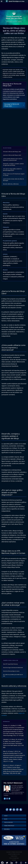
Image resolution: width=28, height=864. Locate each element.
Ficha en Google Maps (14, 858)
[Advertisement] (14, 6)
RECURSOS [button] (7, 829)
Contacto (14, 860)
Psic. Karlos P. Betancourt (13, 783)
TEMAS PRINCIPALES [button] (9, 825)
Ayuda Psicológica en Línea (14, 854)
